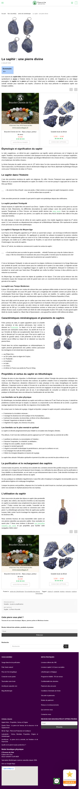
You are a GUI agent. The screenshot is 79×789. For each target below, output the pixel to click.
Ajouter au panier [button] (20, 142)
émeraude (14, 327)
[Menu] (4, 2)
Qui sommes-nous (47, 709)
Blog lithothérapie (7, 691)
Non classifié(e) (12, 13)
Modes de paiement (47, 700)
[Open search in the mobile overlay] (39, 646)
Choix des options (58, 142)
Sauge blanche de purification (11, 662)
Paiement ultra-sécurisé (48, 686)
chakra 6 (50, 591)
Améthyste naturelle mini (9, 686)
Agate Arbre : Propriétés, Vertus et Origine (15, 722)
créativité (56, 591)
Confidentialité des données (49, 681)
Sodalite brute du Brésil (59, 132)
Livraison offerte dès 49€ (48, 662)
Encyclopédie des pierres (32, 591)
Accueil (4, 13)
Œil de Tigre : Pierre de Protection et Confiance (16, 731)
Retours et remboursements (50, 705)
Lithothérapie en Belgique (49, 672)
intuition (62, 591)
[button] (55, 781)
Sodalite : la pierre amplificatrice (13, 604)
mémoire (68, 591)
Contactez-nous (46, 714)
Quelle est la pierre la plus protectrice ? (14, 745)
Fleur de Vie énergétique (9, 672)
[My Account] (72, 3)
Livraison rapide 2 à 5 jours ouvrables (52, 667)
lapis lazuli (56, 211)
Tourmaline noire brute (8, 681)
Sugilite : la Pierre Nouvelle (12, 609)
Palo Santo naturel (7, 667)
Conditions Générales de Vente (51, 691)
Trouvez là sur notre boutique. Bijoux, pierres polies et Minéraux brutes (25, 620)
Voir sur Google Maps (8, 763)
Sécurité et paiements (48, 695)
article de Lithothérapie (24, 13)
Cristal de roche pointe (9, 676)
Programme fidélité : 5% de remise (52, 676)
